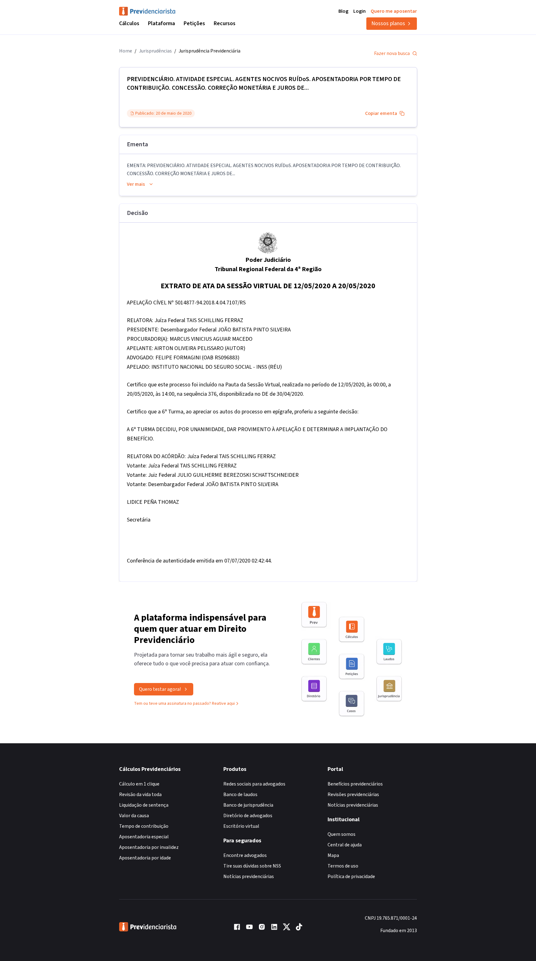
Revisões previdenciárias (353, 794)
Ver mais (136, 184)
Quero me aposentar (394, 11)
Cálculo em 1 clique (139, 784)
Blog (343, 11)
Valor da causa (134, 815)
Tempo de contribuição (143, 826)
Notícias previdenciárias (248, 876)
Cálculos (129, 23)
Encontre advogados (245, 855)
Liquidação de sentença (143, 805)
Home (125, 51)
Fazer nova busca (392, 53)
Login (359, 11)
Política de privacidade (351, 876)
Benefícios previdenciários (355, 784)
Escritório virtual (241, 826)
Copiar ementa (381, 113)
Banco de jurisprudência (248, 805)
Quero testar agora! (160, 689)
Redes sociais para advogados (254, 784)
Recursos (224, 23)
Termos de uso (343, 866)
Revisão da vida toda (140, 794)
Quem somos (341, 834)
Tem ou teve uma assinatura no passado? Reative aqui (184, 703)
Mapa (333, 855)
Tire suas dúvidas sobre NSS (252, 866)
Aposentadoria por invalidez (149, 847)
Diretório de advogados (247, 815)
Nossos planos (388, 23)
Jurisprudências (155, 51)
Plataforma (161, 23)
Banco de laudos (240, 794)
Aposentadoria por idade (145, 858)
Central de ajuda (345, 845)
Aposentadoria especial (144, 837)
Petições (194, 23)
